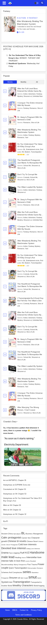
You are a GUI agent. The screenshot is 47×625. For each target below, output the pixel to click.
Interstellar (31, 557)
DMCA (14, 610)
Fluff (22, 553)
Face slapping (14, 553)
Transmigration (36, 152)
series (27, 572)
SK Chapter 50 (15, 505)
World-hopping (39, 586)
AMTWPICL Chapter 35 (17, 480)
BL (24, 149)
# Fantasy (32, 18)
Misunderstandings (7, 564)
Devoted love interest (13, 548)
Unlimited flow (38, 96)
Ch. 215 (21, 32)
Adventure (32, 94)
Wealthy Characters (23, 585)
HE (23, 152)
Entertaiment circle (32, 149)
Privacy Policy (36, 610)
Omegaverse (22, 564)
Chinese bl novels (17, 541)
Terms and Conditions (23, 615)
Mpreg (16, 564)
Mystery (20, 96)
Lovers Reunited (30, 561)
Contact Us (24, 610)
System (5, 582)
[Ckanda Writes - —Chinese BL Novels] (10, 3)
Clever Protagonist (12, 544)
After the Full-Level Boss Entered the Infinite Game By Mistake (29, 91)
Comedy (26, 177)
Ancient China (7, 534)
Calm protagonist (11, 537)
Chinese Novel (32, 541)
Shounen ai (28, 96)
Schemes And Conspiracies (11, 572)
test (10, 582)
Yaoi (26, 137)
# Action (21, 18)
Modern (27, 152)
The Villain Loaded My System (29, 187)
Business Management (34, 534)
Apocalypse (17, 534)
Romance (33, 108)
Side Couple (24, 578)
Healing (18, 557)
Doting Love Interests (33, 548)
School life (27, 165)
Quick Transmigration (18, 568)
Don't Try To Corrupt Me (27, 174)
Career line (26, 538)
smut (32, 577)
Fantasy (39, 94)
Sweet (39, 578)
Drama (4, 552)
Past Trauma (32, 564)
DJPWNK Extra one (22, 485)
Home (7, 610)
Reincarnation (32, 568)
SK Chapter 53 (20, 489)
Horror (24, 557)
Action (25, 94)
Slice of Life (35, 122)
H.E (27, 552)
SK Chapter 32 (15, 510)
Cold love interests (27, 544)
